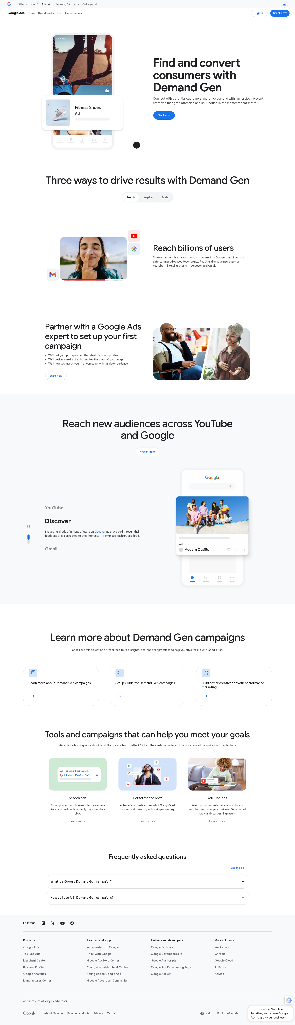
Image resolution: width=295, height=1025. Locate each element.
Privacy (98, 1013)
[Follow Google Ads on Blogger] (43, 923)
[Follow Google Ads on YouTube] (62, 923)
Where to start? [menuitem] (28, 4)
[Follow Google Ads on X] (53, 923)
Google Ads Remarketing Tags (171, 967)
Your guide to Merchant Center (107, 967)
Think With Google (99, 954)
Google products (78, 1013)
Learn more (78, 821)
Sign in (259, 13)
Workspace (222, 947)
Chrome (220, 954)
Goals (32, 13)
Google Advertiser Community (107, 980)
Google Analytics (34, 974)
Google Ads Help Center (103, 960)
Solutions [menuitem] (47, 4)
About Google (53, 1013)
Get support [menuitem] (89, 4)
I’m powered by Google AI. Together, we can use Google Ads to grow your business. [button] (269, 1013)
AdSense (220, 967)
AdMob (219, 974)
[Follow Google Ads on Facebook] (72, 923)
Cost (59, 13)
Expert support (74, 13)
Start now (280, 13)
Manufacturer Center (37, 980)
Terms (111, 1013)
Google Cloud (224, 960)
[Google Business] (9, 4)
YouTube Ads (31, 954)
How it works (46, 13)
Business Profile (33, 967)
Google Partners (162, 947)
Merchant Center (34, 960)
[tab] (130, 197)
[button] (136, 145)
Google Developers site (166, 954)
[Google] (29, 1013)
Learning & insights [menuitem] (67, 4)
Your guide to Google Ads (104, 974)
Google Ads (31, 947)
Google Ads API (161, 974)
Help (209, 1013)
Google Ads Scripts (163, 960)
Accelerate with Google (103, 947)
